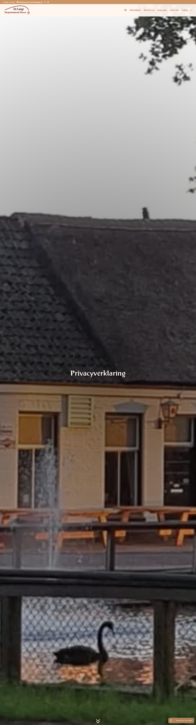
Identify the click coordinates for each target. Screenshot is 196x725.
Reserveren (149, 10)
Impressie (162, 10)
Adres (185, 10)
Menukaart (135, 10)
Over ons (174, 10)
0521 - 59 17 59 (10, 2)
